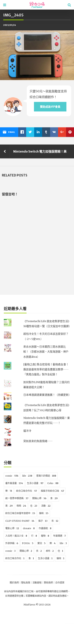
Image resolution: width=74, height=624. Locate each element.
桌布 (50, 550)
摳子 (42, 520)
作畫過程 (45, 528)
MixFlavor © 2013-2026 (37, 604)
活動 (45, 505)
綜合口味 (29, 591)
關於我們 (14, 582)
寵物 (45, 535)
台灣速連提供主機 (14, 595)
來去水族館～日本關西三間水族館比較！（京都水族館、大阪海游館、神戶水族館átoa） (45, 351)
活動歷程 (37, 582)
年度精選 (59, 535)
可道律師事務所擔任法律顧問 (53, 591)
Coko (52, 483)
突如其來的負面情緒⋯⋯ (38, 441)
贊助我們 (48, 582)
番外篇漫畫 (14, 483)
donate (29, 528)
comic (11, 475)
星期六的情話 (46, 475)
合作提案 (59, 582)
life (27, 475)
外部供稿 (11, 543)
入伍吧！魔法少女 (16, 535)
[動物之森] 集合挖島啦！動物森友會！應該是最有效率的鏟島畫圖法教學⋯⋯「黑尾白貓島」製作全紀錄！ (46, 369)
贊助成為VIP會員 (50, 106)
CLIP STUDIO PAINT (19, 520)
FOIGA (27, 543)
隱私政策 (25, 582)
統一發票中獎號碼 (16, 498)
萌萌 (21, 505)
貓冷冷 (27, 430)
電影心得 (12, 528)
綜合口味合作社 (26, 490)
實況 (41, 543)
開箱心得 (39, 498)
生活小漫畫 (35, 483)
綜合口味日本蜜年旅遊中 (20, 513)
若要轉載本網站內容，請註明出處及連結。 (47, 595)
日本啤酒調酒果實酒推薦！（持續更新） (47, 394)
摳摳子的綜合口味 (52, 490)
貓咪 (43, 513)
